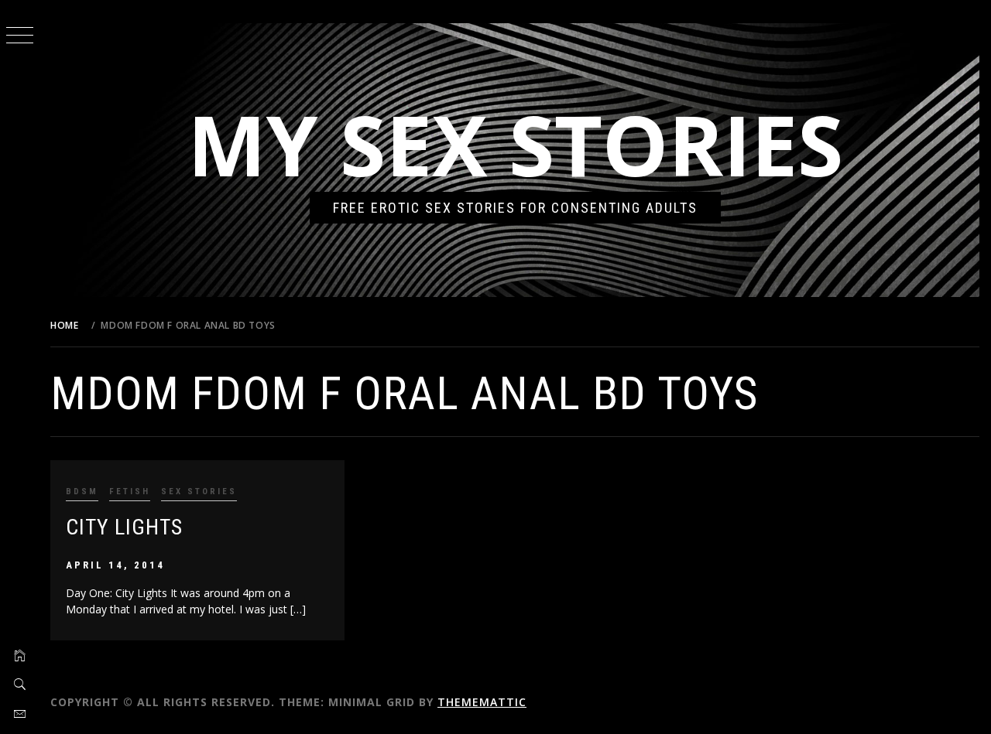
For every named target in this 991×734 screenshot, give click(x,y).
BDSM (82, 491)
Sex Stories (199, 491)
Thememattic (481, 702)
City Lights (124, 527)
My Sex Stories (515, 144)
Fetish (129, 491)
